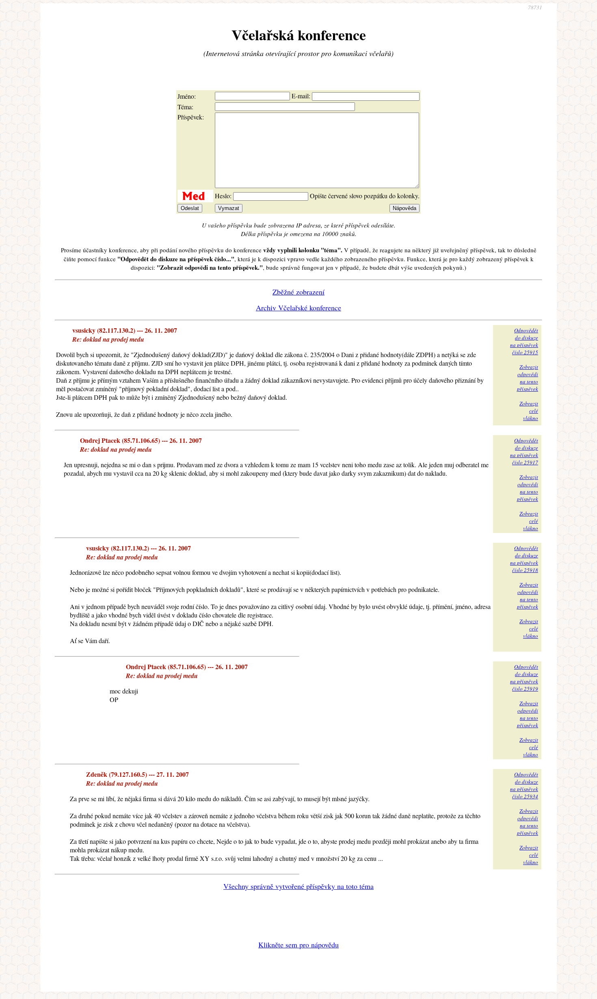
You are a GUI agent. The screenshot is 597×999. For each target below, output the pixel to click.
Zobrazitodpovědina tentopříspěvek (527, 377)
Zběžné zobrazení (298, 292)
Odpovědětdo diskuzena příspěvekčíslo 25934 (524, 785)
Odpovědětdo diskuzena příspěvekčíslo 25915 (524, 341)
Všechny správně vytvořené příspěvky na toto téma (298, 886)
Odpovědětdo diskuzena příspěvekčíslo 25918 (524, 559)
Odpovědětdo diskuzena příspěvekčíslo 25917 (524, 451)
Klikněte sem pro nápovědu (298, 944)
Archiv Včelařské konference (298, 307)
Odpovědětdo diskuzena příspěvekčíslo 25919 (524, 677)
